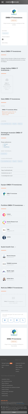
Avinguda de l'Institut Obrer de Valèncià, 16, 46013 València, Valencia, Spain (9, 113)
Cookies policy (5, 395)
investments (5, 33)
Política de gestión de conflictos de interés (11, 387)
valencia (20, 123)
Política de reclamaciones (7, 385)
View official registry (20, 403)
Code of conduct (5, 389)
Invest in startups (5, 365)
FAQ (2, 367)
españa (14, 123)
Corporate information (20, 363)
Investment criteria (6, 379)
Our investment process (7, 381)
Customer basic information (7, 391)
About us (18, 369)
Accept (14, 412)
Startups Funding (7, 363)
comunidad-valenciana (6, 123)
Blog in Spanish (19, 367)
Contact (17, 371)
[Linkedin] (2, 39)
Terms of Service (5, 383)
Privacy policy (5, 393)
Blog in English (19, 365)
